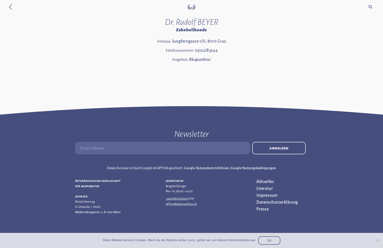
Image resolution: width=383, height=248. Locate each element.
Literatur (264, 188)
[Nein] (377, 240)
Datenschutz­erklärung (277, 202)
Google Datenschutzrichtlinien (206, 168)
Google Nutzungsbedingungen (253, 168)
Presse (262, 209)
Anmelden (278, 148)
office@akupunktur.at (181, 204)
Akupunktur (200, 59)
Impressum (266, 195)
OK (269, 240)
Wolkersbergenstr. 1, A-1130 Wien (98, 212)
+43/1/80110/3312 (177, 198)
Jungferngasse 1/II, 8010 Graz (199, 41)
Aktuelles (265, 181)
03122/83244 (206, 50)
